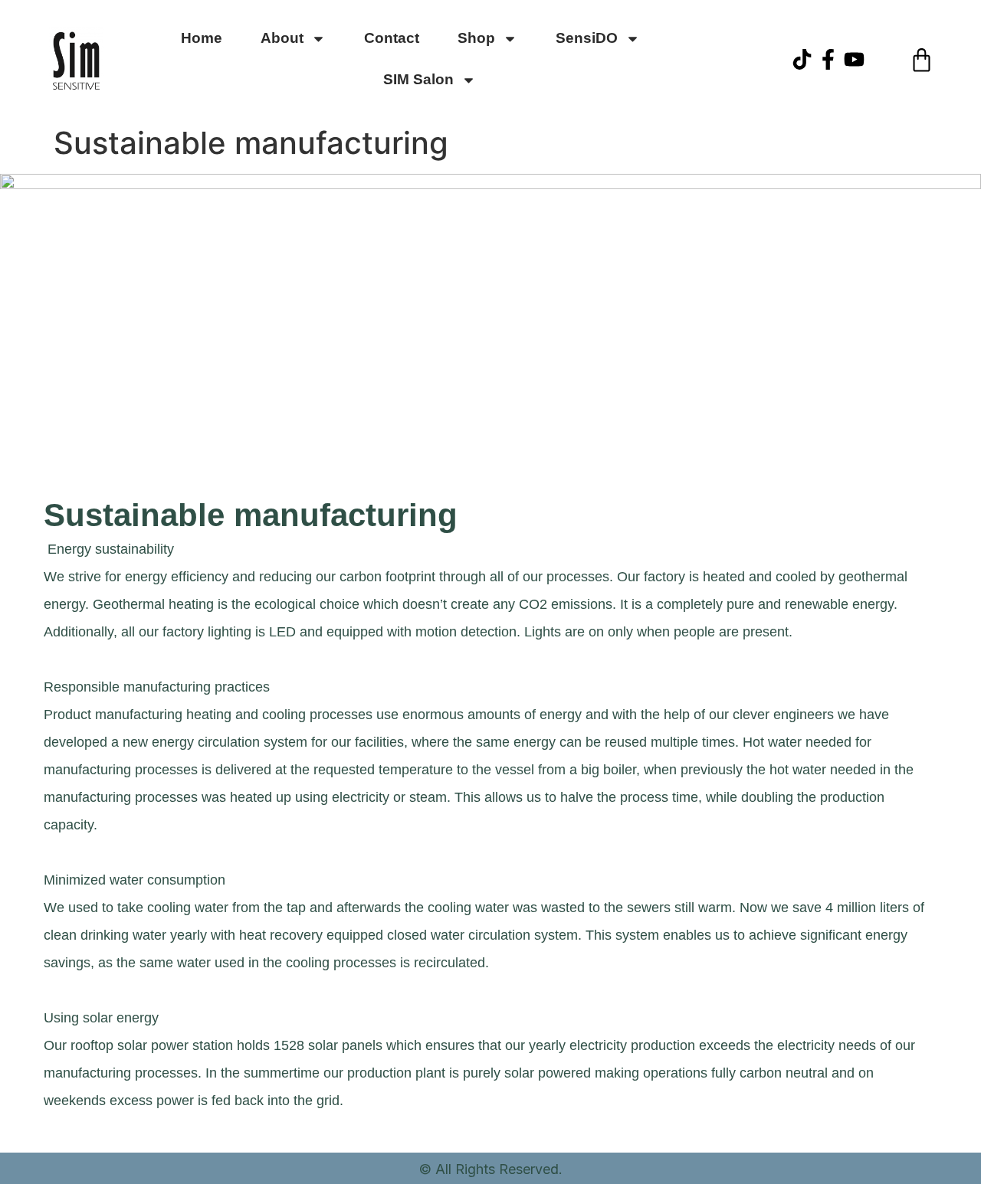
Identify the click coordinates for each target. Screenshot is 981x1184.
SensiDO (587, 38)
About (282, 38)
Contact (391, 38)
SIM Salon (418, 79)
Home (201, 38)
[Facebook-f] (828, 59)
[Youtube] (854, 59)
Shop (476, 38)
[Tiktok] (802, 59)
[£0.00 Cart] (921, 60)
